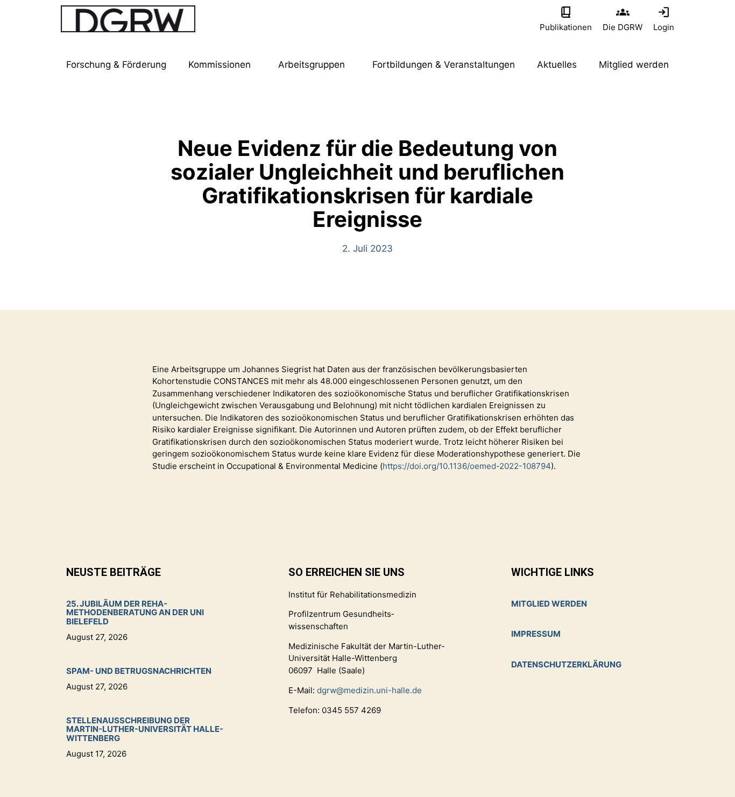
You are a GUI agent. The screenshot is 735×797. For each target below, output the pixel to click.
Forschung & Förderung (116, 64)
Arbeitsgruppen (311, 64)
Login (663, 27)
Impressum (536, 634)
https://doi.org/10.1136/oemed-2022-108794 (467, 466)
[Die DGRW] (623, 12)
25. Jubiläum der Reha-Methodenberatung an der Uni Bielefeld (135, 613)
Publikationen (566, 27)
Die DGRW (622, 27)
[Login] (663, 12)
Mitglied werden (634, 64)
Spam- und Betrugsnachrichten (138, 671)
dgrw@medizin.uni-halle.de (369, 690)
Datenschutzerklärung (566, 664)
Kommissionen (219, 64)
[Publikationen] (566, 12)
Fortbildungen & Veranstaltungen (443, 64)
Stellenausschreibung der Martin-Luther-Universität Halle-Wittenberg (144, 729)
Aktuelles (557, 64)
